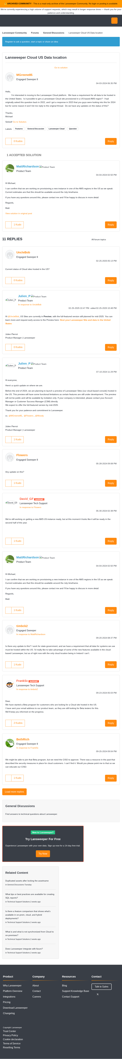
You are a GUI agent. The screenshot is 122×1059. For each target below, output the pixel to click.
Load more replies (14, 791)
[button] (8, 141)
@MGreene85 (15, 416)
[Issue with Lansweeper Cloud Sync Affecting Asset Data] (111, 239)
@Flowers (28, 416)
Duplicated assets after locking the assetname (27, 881)
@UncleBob (13, 316)
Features (19, 129)
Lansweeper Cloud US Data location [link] (86, 33)
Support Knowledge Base (75, 991)
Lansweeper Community (29, 20)
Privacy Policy (10, 1035)
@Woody (39, 416)
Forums (35, 33)
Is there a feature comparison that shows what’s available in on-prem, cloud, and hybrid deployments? (27, 915)
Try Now (43, 853)
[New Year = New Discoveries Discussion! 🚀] (117, 239)
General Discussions (53, 33)
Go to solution (61, 67)
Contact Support (70, 996)
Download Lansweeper (15, 1008)
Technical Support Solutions (18, 902)
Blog (64, 985)
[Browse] (5, 20)
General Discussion (35, 129)
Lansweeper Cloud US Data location (36, 57)
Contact (36, 991)
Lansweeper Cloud (56, 129)
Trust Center (9, 1031)
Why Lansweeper (12, 985)
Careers (36, 996)
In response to (29, 304)
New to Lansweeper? (43, 832)
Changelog (9, 1013)
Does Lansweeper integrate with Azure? (24, 949)
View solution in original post (18, 213)
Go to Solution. (20, 122)
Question (73, 129)
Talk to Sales (101, 986)
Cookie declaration (13, 1039)
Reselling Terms (11, 1047)
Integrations (9, 996)
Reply (111, 141)
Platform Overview (12, 991)
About (35, 985)
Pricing (6, 1002)
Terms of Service (12, 1043)
